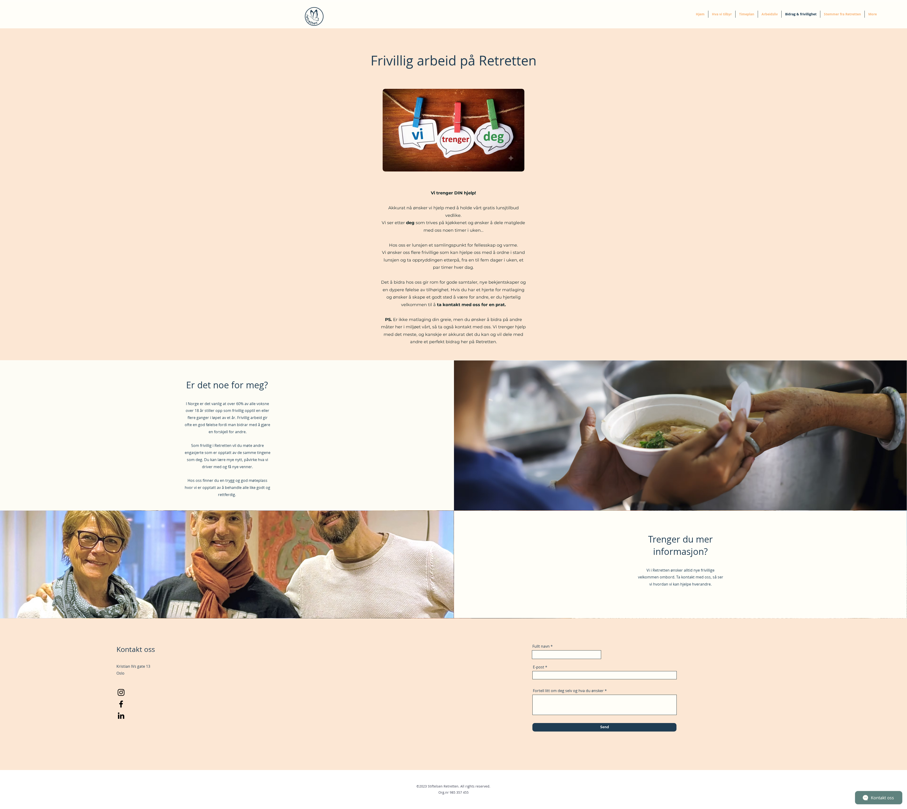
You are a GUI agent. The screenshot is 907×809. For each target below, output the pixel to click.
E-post (538, 667)
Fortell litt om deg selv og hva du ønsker (568, 691)
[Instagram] (121, 692)
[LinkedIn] (121, 715)
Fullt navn (541, 646)
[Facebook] (121, 704)
